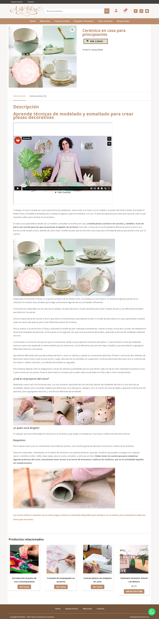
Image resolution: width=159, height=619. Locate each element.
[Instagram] (141, 11)
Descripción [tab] (19, 95)
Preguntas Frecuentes (84, 21)
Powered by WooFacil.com (139, 617)
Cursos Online (97, 49)
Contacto (30, 2)
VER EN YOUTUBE (134, 591)
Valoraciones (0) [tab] (37, 95)
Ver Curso (96, 41)
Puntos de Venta (62, 21)
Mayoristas (45, 21)
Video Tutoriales (105, 21)
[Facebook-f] (136, 11)
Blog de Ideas (123, 21)
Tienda (33, 21)
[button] (72, 29)
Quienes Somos (16, 2)
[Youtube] (147, 11)
